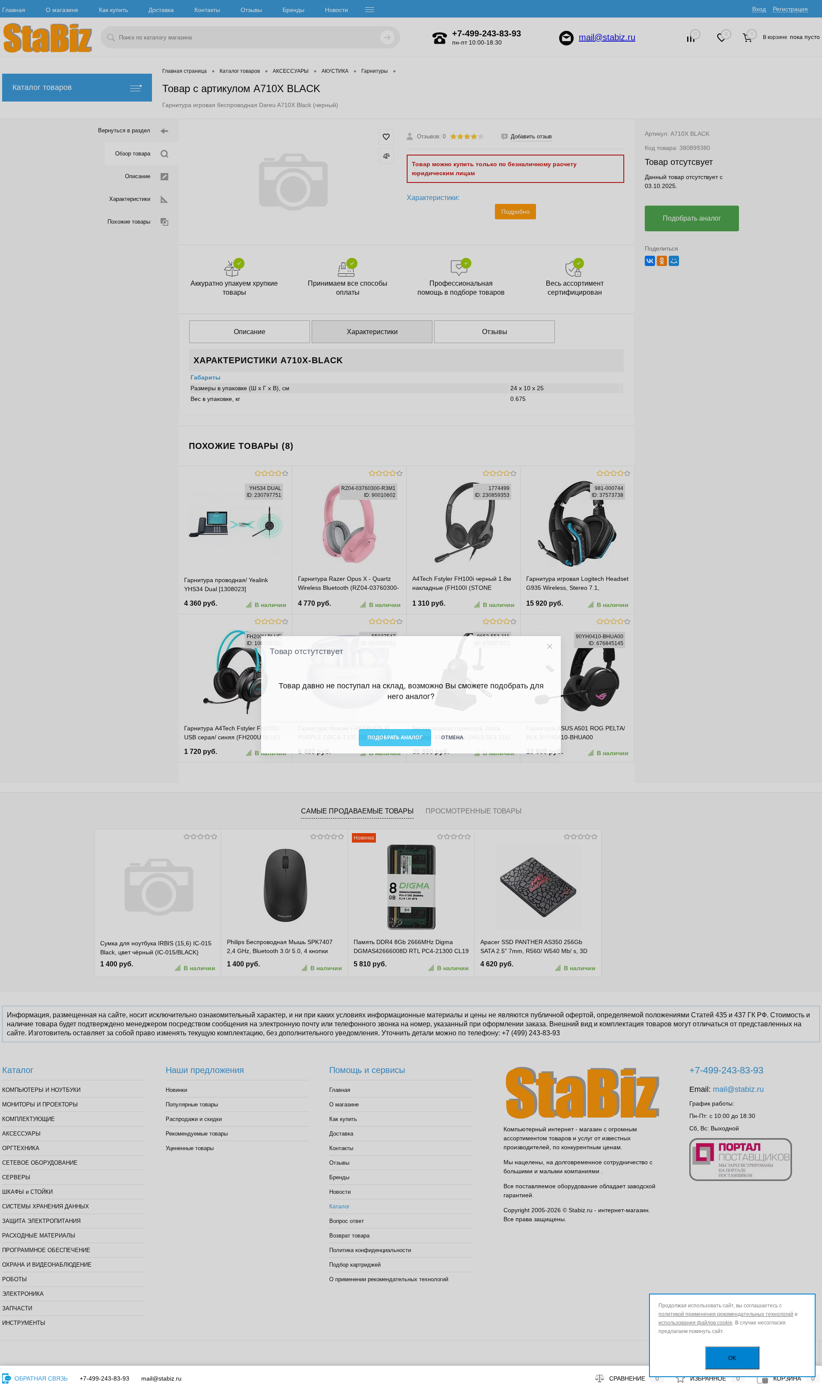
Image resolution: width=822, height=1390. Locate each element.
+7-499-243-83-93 (104, 1378)
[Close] (549, 646)
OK (732, 1358)
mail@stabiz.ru (161, 1378)
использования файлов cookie (695, 1323)
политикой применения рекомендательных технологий (725, 1314)
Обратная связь (40, 1378)
